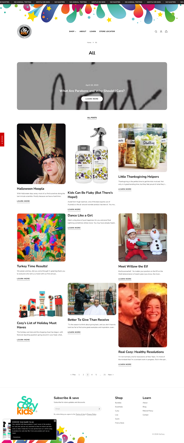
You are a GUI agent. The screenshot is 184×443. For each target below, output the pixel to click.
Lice (116, 415)
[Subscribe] (99, 409)
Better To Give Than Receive (88, 320)
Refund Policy (148, 411)
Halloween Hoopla (30, 189)
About (145, 403)
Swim (117, 419)
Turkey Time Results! (32, 266)
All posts (92, 118)
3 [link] (87, 375)
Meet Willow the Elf (133, 266)
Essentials (119, 407)
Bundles (118, 403)
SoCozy (162, 434)
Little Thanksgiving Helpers (138, 177)
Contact (145, 415)
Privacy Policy (91, 414)
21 (105, 375)
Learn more (92, 99)
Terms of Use (80, 414)
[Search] (156, 31)
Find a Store (119, 423)
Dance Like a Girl (80, 215)
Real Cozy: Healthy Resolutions (141, 352)
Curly (117, 411)
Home (89, 42)
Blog (144, 407)
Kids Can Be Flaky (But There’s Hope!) (90, 195)
